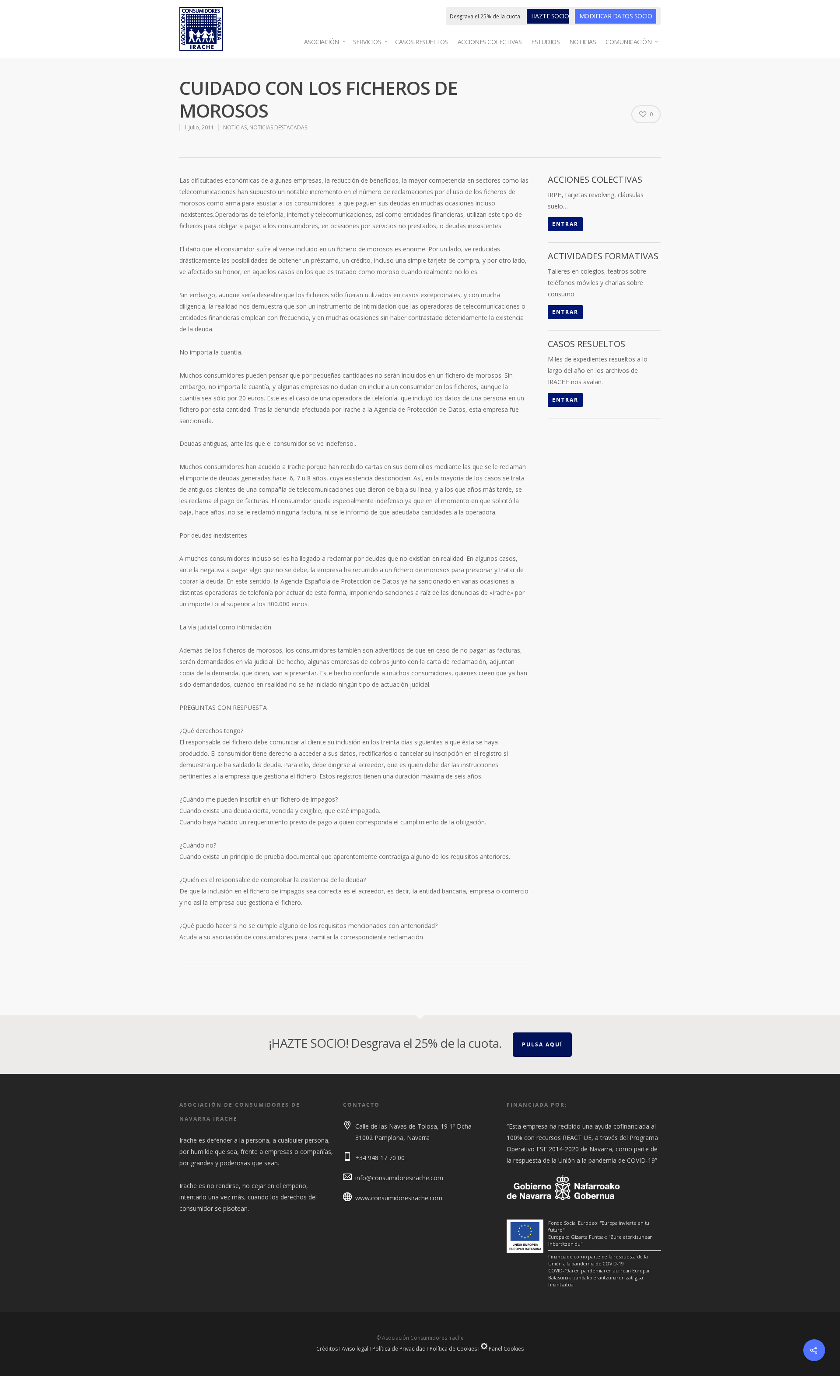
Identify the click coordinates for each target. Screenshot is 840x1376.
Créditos (327, 1348)
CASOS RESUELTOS (421, 42)
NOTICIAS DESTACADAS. (278, 127)
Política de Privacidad (399, 1348)
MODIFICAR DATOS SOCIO (615, 16)
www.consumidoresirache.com (398, 1198)
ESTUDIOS (545, 42)
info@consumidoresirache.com (399, 1178)
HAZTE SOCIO (550, 16)
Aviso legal (355, 1348)
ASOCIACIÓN (321, 42)
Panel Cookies (505, 1348)
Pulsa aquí (542, 1044)
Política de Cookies (453, 1348)
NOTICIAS (582, 42)
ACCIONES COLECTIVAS (490, 42)
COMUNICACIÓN (628, 42)
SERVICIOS (367, 42)
